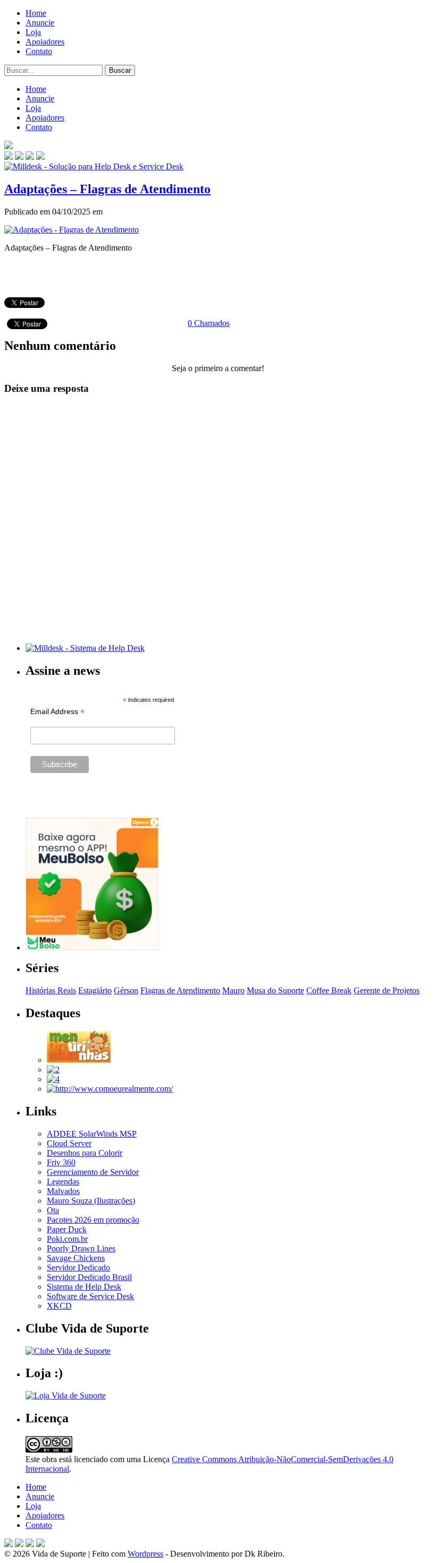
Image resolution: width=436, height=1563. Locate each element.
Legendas (63, 1181)
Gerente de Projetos (387, 990)
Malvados (63, 1191)
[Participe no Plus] (30, 1544)
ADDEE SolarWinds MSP (92, 1133)
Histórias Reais (51, 990)
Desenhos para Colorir (84, 1152)
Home (36, 13)
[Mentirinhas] (79, 1059)
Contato (39, 51)
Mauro (233, 990)
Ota (53, 1210)
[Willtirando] (53, 1069)
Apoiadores (45, 41)
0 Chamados (209, 323)
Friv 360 (61, 1162)
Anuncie (40, 22)
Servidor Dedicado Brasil (89, 1277)
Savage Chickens (76, 1258)
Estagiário (95, 990)
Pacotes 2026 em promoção (93, 1219)
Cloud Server (69, 1143)
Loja (33, 32)
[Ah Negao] (53, 1079)
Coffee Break (328, 990)
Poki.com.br (67, 1238)
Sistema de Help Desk (84, 1286)
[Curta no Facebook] (19, 156)
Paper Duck (67, 1229)
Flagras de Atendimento (180, 990)
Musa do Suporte (275, 990)
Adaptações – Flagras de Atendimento (107, 189)
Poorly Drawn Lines (81, 1248)
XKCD (59, 1305)
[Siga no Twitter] (30, 156)
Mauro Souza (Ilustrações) (91, 1200)
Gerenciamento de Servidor (93, 1171)
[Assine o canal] (40, 156)
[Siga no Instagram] (40, 1544)
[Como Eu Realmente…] (110, 1088)
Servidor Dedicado (78, 1267)
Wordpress (145, 1553)
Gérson (126, 990)
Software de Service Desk (90, 1296)
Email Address (57, 712)
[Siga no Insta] (8, 156)
